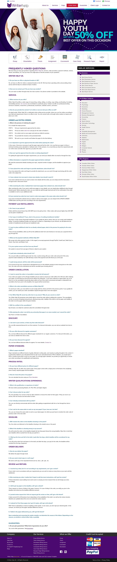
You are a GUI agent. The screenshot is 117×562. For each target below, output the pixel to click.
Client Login (95, 5)
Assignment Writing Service (40, 544)
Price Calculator (33, 377)
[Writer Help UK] (17, 5)
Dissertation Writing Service (40, 542)
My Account (10, 542)
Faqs (63, 5)
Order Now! (72, 5)
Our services (24, 103)
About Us (45, 5)
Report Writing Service (39, 553)
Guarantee (83, 5)
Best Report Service (87, 91)
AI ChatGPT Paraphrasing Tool (14, 546)
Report (102, 61)
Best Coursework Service (89, 87)
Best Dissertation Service (88, 79)
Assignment (52, 61)
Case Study (77, 61)
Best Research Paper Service (90, 83)
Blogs (8, 548)
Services (55, 5)
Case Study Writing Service (40, 548)
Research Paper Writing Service (41, 551)
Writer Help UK (39, 70)
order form (27, 130)
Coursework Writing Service (40, 546)
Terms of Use (96, 560)
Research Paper (89, 61)
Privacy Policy (106, 560)
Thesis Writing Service (39, 540)
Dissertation (27, 61)
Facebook (98, 1)
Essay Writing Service (39, 538)
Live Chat (12, 1)
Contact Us (106, 5)
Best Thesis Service (87, 85)
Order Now (9, 540)
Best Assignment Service (88, 81)
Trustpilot (54, 556)
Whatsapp (107, 1)
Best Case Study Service (88, 89)
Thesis (40, 61)
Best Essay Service (87, 77)
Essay (15, 61)
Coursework (65, 61)
